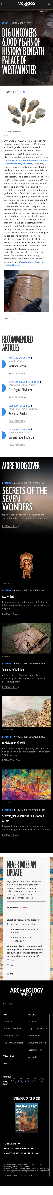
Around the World (37, 1042)
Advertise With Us (12, 1035)
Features (33, 1021)
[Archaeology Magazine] (26, 995)
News (5, 23)
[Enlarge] (44, 98)
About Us (8, 1021)
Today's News (8, 1056)
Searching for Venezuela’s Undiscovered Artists (23, 818)
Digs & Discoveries (37, 1028)
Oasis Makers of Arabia (14, 742)
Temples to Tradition (13, 669)
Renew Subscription (16, 1148)
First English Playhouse (20, 390)
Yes (13, 960)
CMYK (30, 1175)
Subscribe (9, 1143)
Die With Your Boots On (21, 437)
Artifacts (32, 1056)
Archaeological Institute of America (24, 931)
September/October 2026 (26, 1098)
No (12, 965)
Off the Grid (34, 1035)
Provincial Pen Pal (18, 413)
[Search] (4, 1004)
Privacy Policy (5, 1082)
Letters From (35, 1049)
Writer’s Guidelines (13, 1028)
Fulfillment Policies (13, 1042)
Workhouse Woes (18, 366)
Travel (5, 1063)
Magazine (23, 924)
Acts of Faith (8, 596)
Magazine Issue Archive (18, 1153)
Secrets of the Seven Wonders (24, 499)
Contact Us (7, 1076)
